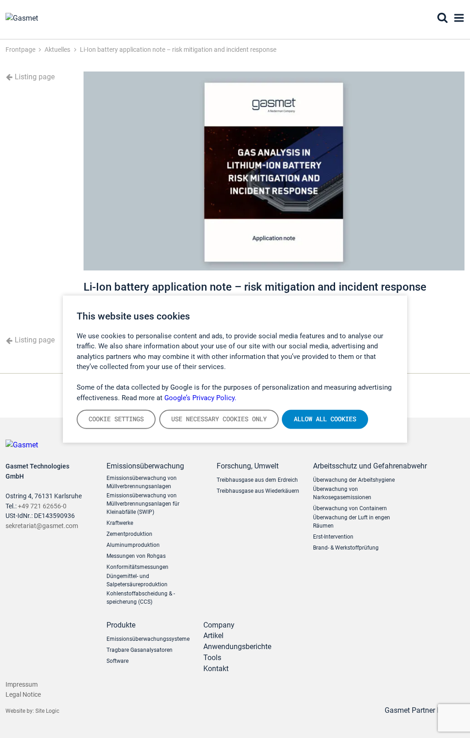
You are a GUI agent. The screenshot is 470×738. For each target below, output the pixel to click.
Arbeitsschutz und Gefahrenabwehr (361, 466)
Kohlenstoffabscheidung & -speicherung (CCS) (140, 597)
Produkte (120, 625)
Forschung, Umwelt (248, 466)
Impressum (22, 684)
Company (219, 625)
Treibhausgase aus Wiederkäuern (258, 491)
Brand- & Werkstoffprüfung (346, 548)
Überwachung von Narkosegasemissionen (342, 493)
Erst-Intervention (333, 537)
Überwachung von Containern (350, 508)
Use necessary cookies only (219, 419)
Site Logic (47, 711)
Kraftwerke (119, 523)
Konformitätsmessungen (137, 567)
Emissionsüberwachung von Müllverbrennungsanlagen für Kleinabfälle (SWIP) (142, 503)
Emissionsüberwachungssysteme (148, 639)
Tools (212, 657)
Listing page (34, 76)
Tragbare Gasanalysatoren (139, 650)
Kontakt (216, 668)
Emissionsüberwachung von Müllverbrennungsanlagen (141, 482)
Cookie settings (116, 419)
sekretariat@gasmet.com (42, 526)
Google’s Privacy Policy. (200, 397)
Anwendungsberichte (237, 646)
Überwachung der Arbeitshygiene (354, 480)
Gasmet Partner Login (421, 710)
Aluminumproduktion (133, 545)
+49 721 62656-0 (42, 506)
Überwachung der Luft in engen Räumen (351, 521)
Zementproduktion (129, 534)
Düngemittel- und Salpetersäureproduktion (137, 580)
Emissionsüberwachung (145, 466)
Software (117, 661)
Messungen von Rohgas (136, 556)
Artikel (213, 635)
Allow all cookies (325, 419)
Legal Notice (23, 695)
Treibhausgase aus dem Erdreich (257, 480)
